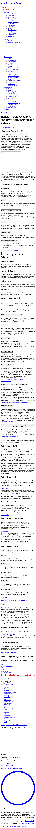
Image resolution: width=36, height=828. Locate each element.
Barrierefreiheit (12, 33)
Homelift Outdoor (13, 18)
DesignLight (4, 581)
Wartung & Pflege (13, 77)
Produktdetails (5, 488)
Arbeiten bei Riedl (13, 101)
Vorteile (10, 66)
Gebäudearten (11, 36)
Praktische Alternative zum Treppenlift (11, 210)
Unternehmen (8, 87)
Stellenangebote (12, 106)
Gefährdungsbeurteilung (14, 80)
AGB (5, 722)
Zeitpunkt (10, 63)
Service (6, 72)
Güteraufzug (11, 28)
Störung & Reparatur (13, 76)
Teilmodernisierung (13, 69)
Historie (10, 90)
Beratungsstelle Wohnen (7, 364)
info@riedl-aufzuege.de (11, 634)
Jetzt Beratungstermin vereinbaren (10, 250)
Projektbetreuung (12, 61)
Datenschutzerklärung (28, 823)
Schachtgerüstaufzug (13, 22)
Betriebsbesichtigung (13, 96)
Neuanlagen (11, 41)
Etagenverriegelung (6, 572)
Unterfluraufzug (12, 30)
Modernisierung (8, 57)
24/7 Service (12, 9)
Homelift (6, 690)
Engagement (11, 93)
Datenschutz (7, 720)
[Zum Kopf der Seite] (18, 805)
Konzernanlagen (12, 71)
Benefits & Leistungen (14, 103)
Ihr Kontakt (30, 817)
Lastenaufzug (11, 23)
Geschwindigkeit (5, 589)
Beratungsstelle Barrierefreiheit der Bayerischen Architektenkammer (18, 425)
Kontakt (6, 109)
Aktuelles (10, 98)
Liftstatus (3, 555)
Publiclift (10, 20)
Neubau (6, 39)
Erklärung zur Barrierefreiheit (9, 725)
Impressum (7, 718)
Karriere (6, 99)
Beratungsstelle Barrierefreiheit (9, 436)
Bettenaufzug (11, 25)
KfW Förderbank (5, 338)
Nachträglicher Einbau (14, 42)
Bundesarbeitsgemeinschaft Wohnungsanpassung (14, 384)
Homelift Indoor (12, 17)
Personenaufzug (12, 15)
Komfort (3, 200)
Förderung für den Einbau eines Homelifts (11, 315)
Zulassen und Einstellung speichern (16, 826)
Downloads (7, 715)
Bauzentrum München (6, 405)
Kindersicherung (5, 564)
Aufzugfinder (11, 14)
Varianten (10, 65)
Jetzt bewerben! (12, 107)
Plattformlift (11, 31)
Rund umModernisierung (12, 59)
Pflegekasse (4, 325)
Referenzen (11, 34)
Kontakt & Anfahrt (9, 717)
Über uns (10, 88)
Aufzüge (6, 12)
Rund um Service (12, 74)
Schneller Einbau (5, 232)
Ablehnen (3, 826)
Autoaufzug (11, 26)
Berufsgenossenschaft (7, 351)
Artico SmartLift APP (7, 597)
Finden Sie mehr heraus (7, 127)
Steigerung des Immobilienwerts (9, 240)
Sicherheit (3, 222)
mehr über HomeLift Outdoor (9, 652)
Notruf (9, 79)
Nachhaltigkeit (12, 92)
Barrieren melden (22, 725)
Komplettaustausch (13, 68)
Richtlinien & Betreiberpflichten (13, 84)
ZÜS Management (13, 82)
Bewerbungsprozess (13, 104)
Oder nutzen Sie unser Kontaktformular (11, 768)
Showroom (11, 38)
